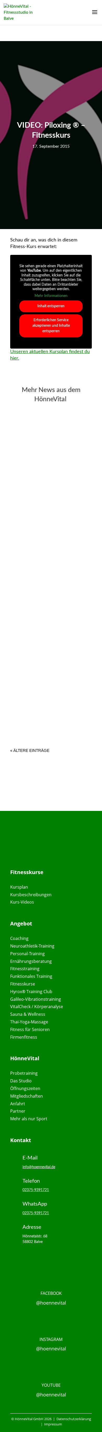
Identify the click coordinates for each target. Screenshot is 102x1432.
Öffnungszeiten (25, 1088)
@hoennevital (51, 1303)
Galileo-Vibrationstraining (35, 999)
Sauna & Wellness (27, 1014)
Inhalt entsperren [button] (51, 306)
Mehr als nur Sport (28, 1119)
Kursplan (19, 887)
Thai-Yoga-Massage (29, 1022)
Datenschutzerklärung (73, 1418)
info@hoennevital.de (38, 1167)
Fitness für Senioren (30, 1029)
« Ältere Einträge (29, 750)
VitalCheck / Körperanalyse (36, 1006)
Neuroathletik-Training (32, 946)
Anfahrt (17, 1104)
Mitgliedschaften (26, 1096)
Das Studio (21, 1081)
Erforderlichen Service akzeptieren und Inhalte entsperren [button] (51, 325)
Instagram (51, 1339)
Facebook (51, 1293)
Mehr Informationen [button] (51, 296)
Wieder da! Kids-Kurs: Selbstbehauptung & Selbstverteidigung (50, 469)
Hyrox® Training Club (31, 991)
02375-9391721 (35, 1190)
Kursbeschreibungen (31, 895)
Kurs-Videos (22, 902)
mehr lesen (41, 495)
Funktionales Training (31, 976)
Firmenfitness (23, 1037)
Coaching (19, 938)
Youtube (51, 1385)
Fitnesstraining (24, 969)
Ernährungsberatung (31, 961)
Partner (17, 1111)
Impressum (53, 1424)
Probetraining (24, 1073)
